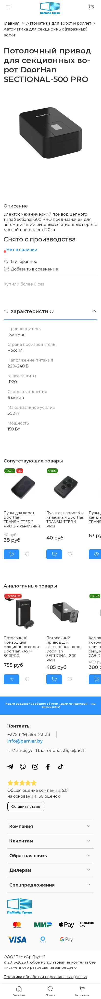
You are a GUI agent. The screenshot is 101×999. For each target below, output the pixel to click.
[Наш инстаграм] (35, 766)
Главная (12, 23)
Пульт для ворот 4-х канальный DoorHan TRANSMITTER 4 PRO (65, 519)
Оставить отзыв (25, 806)
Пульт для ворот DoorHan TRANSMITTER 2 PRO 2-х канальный (22, 519)
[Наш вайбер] (23, 766)
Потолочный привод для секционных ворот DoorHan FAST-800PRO (21, 647)
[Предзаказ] (11, 679)
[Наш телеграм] (10, 766)
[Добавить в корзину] (11, 554)
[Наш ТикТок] (60, 766)
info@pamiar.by (25, 741)
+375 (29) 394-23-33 (28, 734)
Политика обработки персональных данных (45, 977)
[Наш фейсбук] (48, 766)
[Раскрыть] (89, 826)
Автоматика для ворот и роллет (58, 23)
